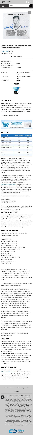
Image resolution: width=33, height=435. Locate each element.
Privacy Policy (20, 388)
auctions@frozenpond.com (8, 184)
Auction (18, 80)
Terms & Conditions (9, 388)
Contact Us (16, 391)
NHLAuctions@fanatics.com (9, 372)
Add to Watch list (17, 56)
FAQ (28, 388)
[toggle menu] (2, 5)
